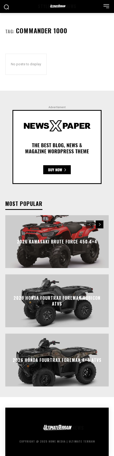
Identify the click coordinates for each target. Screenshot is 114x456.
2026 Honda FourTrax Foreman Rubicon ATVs (57, 300)
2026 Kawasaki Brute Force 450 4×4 (57, 241)
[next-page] (99, 224)
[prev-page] (90, 224)
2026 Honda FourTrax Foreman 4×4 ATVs (57, 360)
